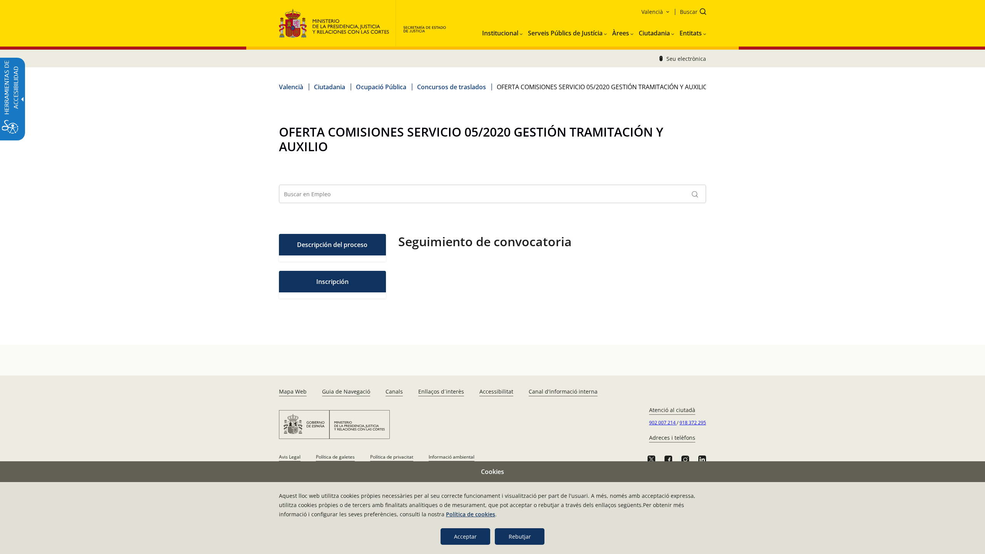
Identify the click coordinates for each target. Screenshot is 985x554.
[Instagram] (685, 459)
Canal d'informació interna (563, 391)
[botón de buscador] (695, 194)
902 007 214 (663, 422)
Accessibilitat (496, 391)
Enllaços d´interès (441, 391)
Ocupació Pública (381, 87)
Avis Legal (290, 457)
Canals (394, 391)
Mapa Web (293, 391)
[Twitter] (651, 459)
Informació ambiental (451, 457)
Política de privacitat (391, 457)
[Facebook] (668, 459)
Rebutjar (520, 536)
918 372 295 (692, 422)
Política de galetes (335, 457)
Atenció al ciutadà (672, 410)
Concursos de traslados (451, 87)
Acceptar (465, 536)
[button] (690, 12)
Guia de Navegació (346, 391)
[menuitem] (502, 31)
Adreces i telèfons (672, 437)
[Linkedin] (702, 459)
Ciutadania (329, 87)
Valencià (291, 87)
